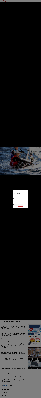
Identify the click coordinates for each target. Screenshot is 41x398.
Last (13, 200)
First (13, 198)
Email (14, 194)
